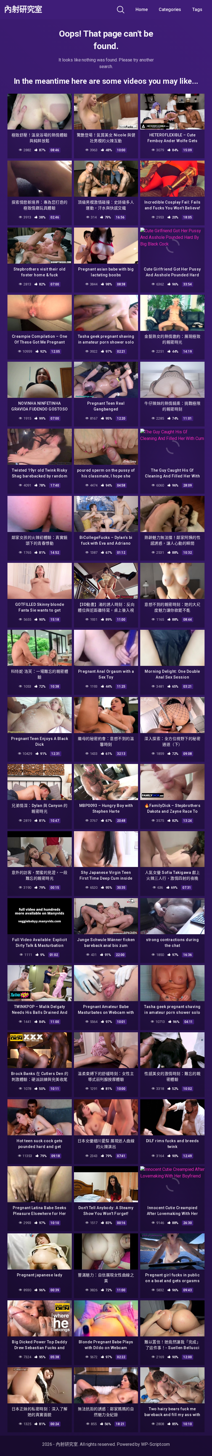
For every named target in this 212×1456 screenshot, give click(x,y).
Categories (170, 9)
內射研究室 (23, 9)
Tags (197, 9)
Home (142, 9)
